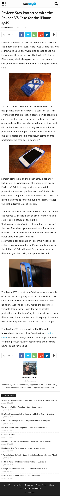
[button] (56, 4)
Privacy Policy (41, 485)
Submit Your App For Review (30, 488)
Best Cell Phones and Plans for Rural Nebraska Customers (23, 462)
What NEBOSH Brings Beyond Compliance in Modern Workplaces (26, 421)
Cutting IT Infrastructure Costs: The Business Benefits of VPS (24, 469)
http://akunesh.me (30, 381)
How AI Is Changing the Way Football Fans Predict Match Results (26, 441)
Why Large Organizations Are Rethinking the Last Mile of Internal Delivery (29, 400)
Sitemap (52, 485)
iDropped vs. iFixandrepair (11, 435)
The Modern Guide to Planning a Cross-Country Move (21, 407)
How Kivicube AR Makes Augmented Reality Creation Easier (24, 428)
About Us (7, 485)
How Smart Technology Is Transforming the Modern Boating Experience (28, 414)
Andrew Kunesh (8, 27)
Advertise (17, 485)
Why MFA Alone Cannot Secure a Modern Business (20, 476)
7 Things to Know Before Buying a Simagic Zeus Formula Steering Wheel (29, 455)
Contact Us (29, 485)
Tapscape (30, 492)
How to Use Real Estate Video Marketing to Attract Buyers (23, 448)
